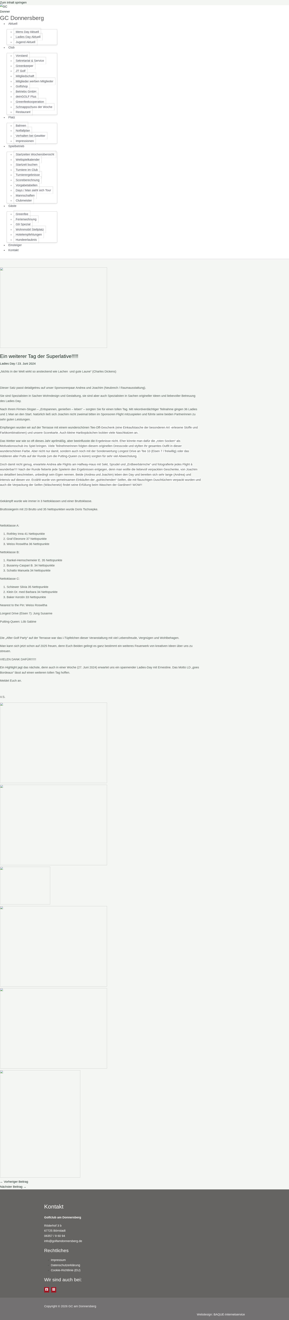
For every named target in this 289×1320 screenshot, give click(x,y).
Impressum (58, 1260)
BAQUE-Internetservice (229, 1314)
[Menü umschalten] (27, 24)
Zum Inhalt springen (13, 2)
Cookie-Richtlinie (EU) (65, 1270)
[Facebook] (46, 1290)
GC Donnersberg (22, 18)
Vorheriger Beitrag (14, 1181)
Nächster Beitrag (13, 1186)
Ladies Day (7, 363)
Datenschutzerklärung (65, 1265)
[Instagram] (53, 1290)
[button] (19, 23)
